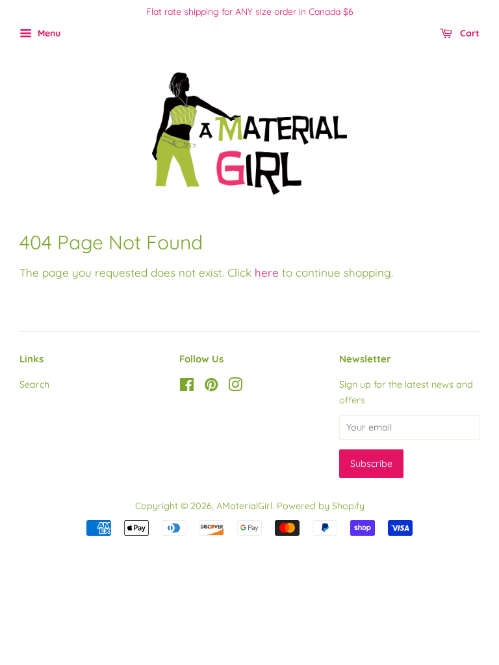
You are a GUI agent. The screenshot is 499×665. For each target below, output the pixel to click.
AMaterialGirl (244, 506)
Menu (47, 33)
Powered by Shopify (321, 506)
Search (34, 384)
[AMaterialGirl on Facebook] (186, 387)
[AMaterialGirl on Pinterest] (211, 387)
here (267, 272)
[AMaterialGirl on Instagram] (235, 387)
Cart (468, 33)
